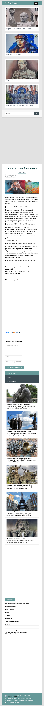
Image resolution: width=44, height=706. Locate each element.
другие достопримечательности (16, 633)
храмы (7, 615)
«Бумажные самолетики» (14, 251)
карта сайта (26, 696)
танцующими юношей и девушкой (19, 253)
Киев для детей (10, 606)
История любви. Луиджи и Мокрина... (19, 404)
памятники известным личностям (17, 604)
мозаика (8, 627)
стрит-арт (22, 172)
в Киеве (19, 696)
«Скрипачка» (27, 249)
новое (9, 377)
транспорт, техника (11, 621)
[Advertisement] (22, 141)
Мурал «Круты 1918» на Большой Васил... (20, 105)
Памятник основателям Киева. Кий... (19, 431)
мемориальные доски (13, 630)
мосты (7, 624)
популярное (11, 373)
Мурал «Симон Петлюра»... (15, 80)
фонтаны (8, 618)
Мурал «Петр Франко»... (14, 54)
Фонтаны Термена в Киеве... (16, 539)
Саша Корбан (11, 177)
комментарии (11, 381)
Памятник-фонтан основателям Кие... (19, 485)
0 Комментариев (10, 175)
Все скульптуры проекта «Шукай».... (19, 458)
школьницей (12, 255)
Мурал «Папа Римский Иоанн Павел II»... (19, 29)
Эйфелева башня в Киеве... (16, 512)
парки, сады (9, 609)
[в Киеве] (11, 3)
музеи (7, 612)
